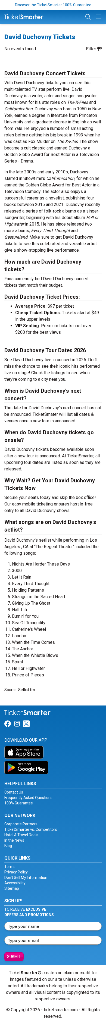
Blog (8, 846)
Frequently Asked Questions (28, 797)
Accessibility (15, 883)
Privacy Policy (16, 872)
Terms (9, 866)
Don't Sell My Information (25, 877)
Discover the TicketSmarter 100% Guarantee (53, 5)
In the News (14, 840)
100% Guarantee (18, 803)
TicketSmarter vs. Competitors (30, 829)
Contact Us (13, 792)
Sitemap (11, 888)
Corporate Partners (21, 824)
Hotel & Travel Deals (21, 835)
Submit (14, 956)
